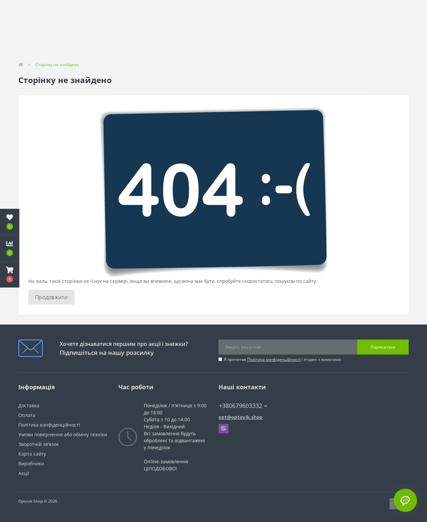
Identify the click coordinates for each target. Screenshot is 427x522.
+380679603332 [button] (240, 406)
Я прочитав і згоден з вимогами (282, 359)
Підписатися (383, 347)
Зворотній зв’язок (38, 444)
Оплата (26, 415)
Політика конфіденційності (274, 359)
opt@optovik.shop (241, 417)
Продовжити (51, 297)
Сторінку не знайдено (57, 64)
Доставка (28, 405)
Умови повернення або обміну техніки (62, 434)
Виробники (31, 463)
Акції (23, 473)
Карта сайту (32, 454)
